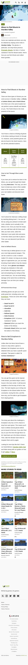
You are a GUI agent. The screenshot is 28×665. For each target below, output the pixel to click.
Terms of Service (5, 604)
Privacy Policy (4, 606)
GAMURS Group (24, 655)
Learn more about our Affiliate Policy (8, 466)
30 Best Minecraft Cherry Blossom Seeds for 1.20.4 (7, 551)
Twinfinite (14, 621)
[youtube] (18, 595)
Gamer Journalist (14, 636)
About (2, 602)
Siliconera (14, 629)
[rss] (2, 595)
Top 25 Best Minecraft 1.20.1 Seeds (6, 530)
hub (19, 447)
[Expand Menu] (22, 2)
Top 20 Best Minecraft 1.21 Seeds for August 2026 (20, 485)
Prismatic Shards (7, 50)
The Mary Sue (14, 642)
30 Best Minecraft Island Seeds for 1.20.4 (7, 506)
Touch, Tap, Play (14, 645)
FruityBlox (14, 647)
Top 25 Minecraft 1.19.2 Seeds (20, 550)
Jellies (7, 452)
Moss (13, 452)
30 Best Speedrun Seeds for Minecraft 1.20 (7, 484)
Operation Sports (14, 640)
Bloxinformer (14, 649)
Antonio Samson (5, 555)
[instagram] (6, 595)
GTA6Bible (14, 651)
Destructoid (14, 634)
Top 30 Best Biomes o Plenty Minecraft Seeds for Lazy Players (20, 507)
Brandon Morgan (19, 512)
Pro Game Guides (14, 619)
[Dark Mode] (19, 2)
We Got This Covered (14, 632)
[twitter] (10, 595)
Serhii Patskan (5, 488)
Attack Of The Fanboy (14, 625)
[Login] (25, 2)
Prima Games (14, 627)
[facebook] (14, 595)
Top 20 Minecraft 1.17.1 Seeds (20, 529)
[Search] (15, 2)
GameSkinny (14, 638)
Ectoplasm (4, 296)
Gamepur (14, 623)
